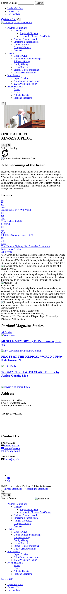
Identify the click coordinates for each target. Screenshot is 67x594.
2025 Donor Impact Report (27, 81)
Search (39, 3)
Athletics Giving (22, 61)
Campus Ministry (22, 47)
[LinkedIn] (8, 478)
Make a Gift (7, 579)
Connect (18, 50)
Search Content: (9, 2)
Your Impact (13, 551)
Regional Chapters (29, 33)
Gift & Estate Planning (25, 72)
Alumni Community (17, 504)
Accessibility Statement (36, 488)
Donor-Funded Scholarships (27, 58)
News (16, 92)
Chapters (18, 30)
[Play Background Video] (3, 145)
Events (17, 89)
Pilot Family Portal (10, 451)
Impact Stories (21, 78)
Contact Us (13, 11)
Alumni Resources (23, 44)
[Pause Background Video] (8, 145)
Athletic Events (21, 95)
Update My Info (15, 8)
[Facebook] (8, 475)
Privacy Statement (13, 488)
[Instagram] (8, 480)
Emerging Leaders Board (26, 41)
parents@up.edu (12, 448)
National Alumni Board (25, 39)
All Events (6, 252)
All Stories (6, 332)
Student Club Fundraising (26, 69)
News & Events (15, 562)
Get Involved (13, 14)
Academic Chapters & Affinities (35, 36)
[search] (18, 19)
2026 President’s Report (25, 83)
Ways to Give (20, 55)
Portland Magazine (23, 97)
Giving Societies (22, 67)
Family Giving (21, 64)
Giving (10, 529)
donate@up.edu (11, 459)
